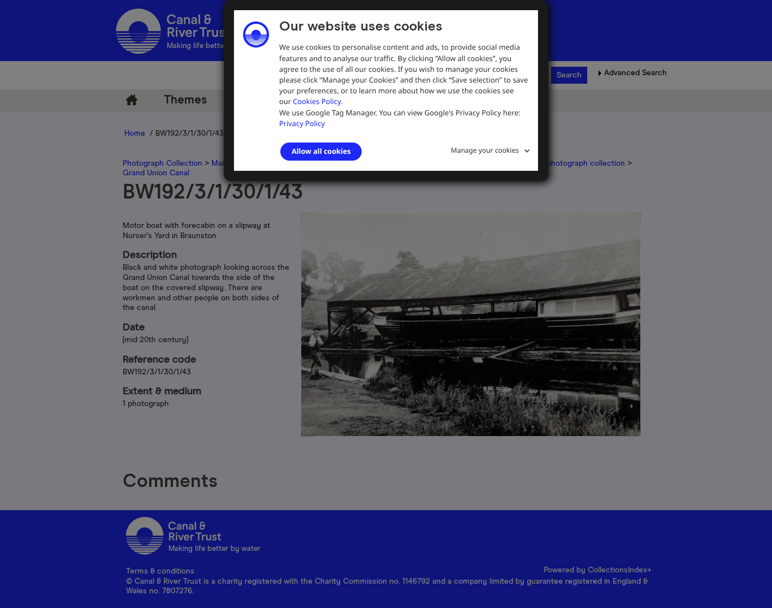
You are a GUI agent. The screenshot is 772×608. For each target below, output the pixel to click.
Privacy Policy (302, 123)
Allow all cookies (321, 151)
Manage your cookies (485, 150)
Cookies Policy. (317, 101)
